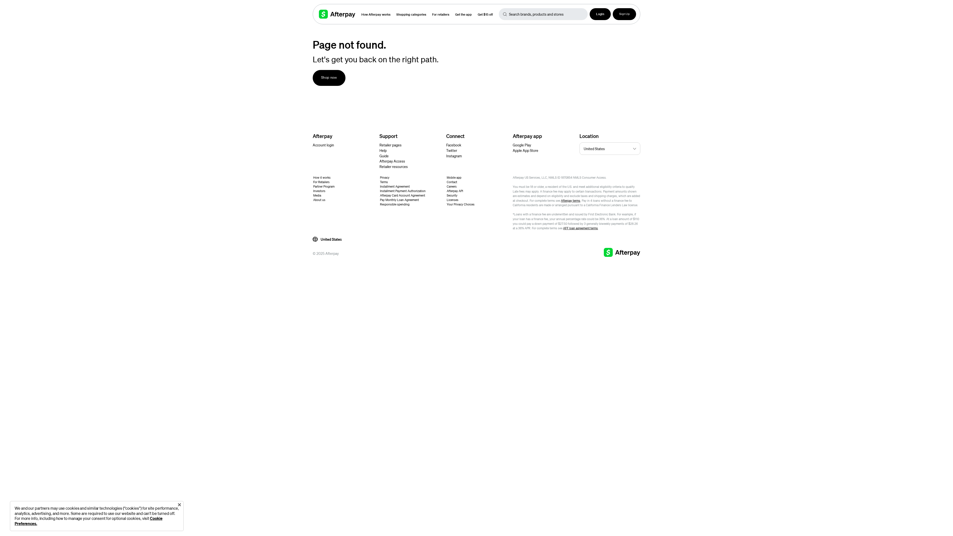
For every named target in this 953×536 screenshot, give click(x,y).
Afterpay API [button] (455, 191)
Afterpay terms (570, 200)
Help (383, 150)
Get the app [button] (463, 14)
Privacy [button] (384, 177)
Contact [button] (452, 182)
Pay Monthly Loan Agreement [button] (399, 200)
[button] (600, 14)
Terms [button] (384, 182)
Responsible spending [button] (394, 204)
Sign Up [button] (624, 14)
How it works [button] (322, 177)
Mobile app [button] (454, 177)
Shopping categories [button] (411, 14)
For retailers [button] (440, 14)
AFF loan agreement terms (580, 228)
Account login (323, 145)
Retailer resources (393, 166)
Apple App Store (525, 150)
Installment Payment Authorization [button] (403, 191)
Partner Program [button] (324, 186)
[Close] (179, 504)
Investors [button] (319, 191)
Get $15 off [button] (485, 14)
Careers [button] (452, 186)
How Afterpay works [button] (375, 14)
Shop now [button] (329, 78)
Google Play (522, 145)
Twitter (451, 150)
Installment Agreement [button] (395, 186)
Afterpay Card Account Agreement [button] (402, 195)
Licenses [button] (452, 200)
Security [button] (452, 195)
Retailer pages (390, 145)
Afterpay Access (392, 161)
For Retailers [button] (321, 182)
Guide (384, 156)
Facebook (453, 145)
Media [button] (317, 195)
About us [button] (319, 200)
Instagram (454, 156)
